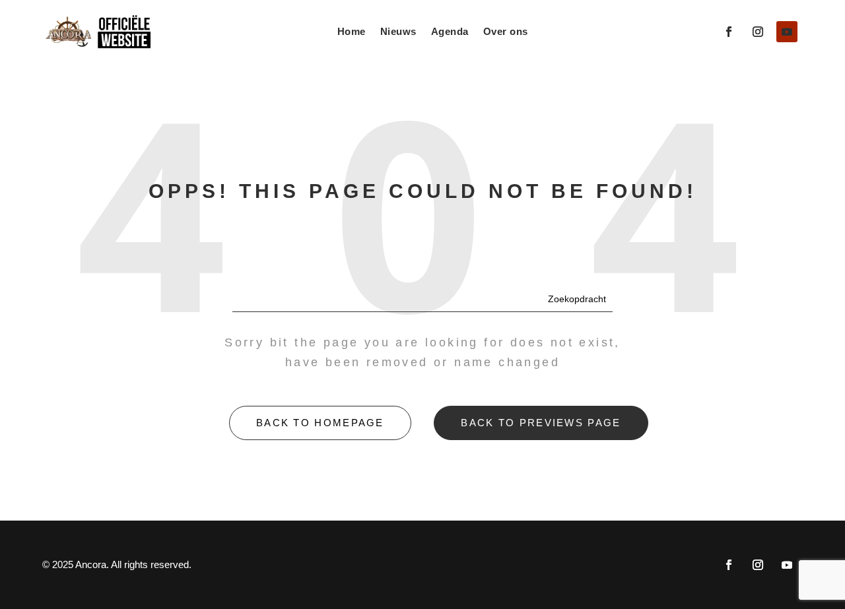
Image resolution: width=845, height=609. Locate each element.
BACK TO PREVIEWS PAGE (541, 422)
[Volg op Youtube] (786, 31)
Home (351, 31)
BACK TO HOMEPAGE (320, 422)
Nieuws (398, 31)
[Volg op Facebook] (728, 31)
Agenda (450, 31)
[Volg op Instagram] (757, 31)
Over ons (505, 31)
